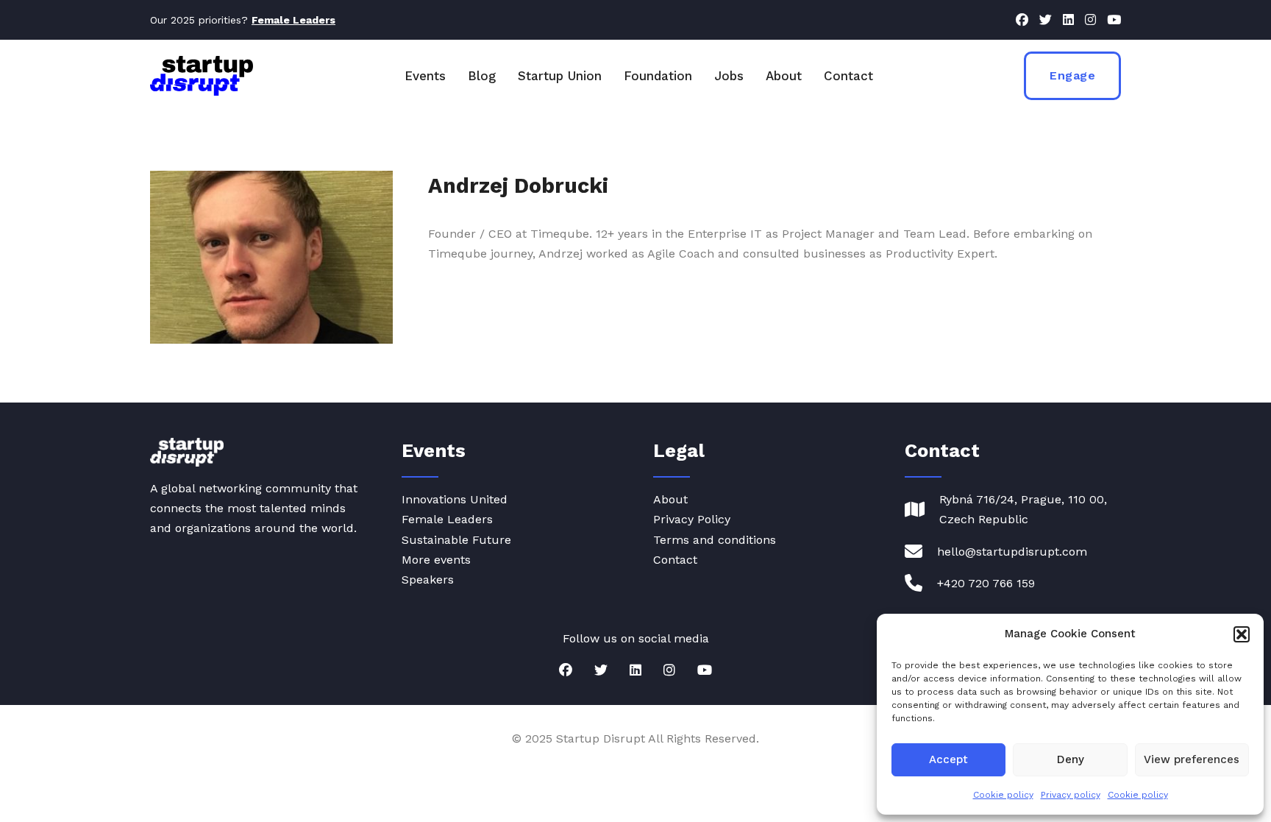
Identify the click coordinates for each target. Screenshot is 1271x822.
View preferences (1191, 759)
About (784, 75)
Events (425, 75)
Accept (948, 759)
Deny (1070, 759)
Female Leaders (447, 519)
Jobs (729, 75)
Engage (1072, 75)
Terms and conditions (714, 540)
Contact (848, 75)
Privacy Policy (691, 519)
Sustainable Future (456, 540)
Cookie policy (1003, 795)
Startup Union (560, 75)
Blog (482, 75)
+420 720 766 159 (986, 583)
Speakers (428, 580)
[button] (1241, 634)
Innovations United (455, 499)
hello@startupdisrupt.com (1012, 552)
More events (436, 560)
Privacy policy (1070, 795)
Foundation (658, 75)
